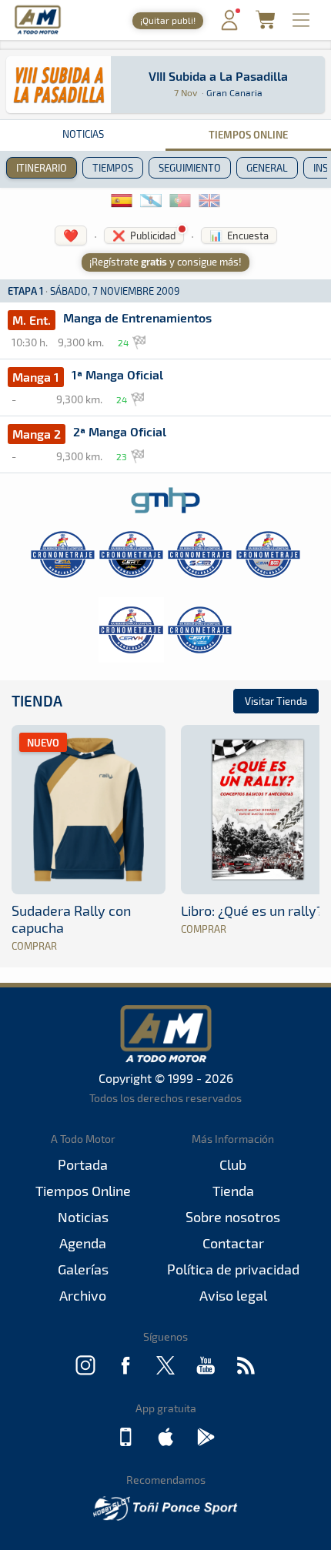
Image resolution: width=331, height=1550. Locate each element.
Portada (83, 1164)
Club (232, 1164)
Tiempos (112, 168)
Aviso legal (233, 1295)
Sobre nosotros (233, 1216)
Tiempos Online (248, 134)
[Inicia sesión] (229, 26)
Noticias (83, 134)
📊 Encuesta (239, 235)
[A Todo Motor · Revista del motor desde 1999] (38, 32)
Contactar (233, 1242)
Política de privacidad (233, 1269)
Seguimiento (190, 168)
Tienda (37, 701)
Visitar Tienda (276, 701)
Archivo (82, 1295)
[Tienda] (265, 24)
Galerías (83, 1269)
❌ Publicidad (144, 235)
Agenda (82, 1242)
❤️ (71, 235)
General (267, 168)
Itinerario (41, 168)
